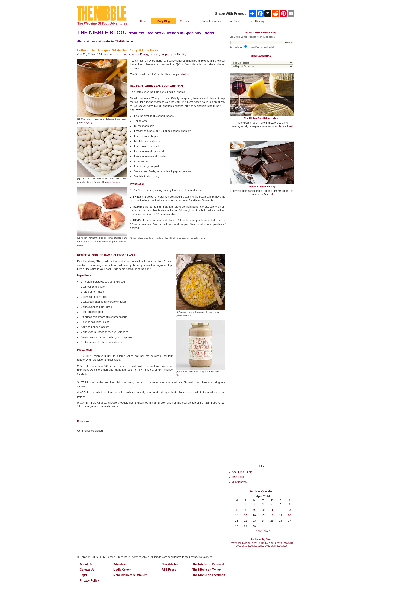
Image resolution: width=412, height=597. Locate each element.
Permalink (83, 421)
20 (289, 515)
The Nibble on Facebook (208, 575)
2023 (267, 545)
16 (254, 515)
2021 (256, 545)
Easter (126, 54)
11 (271, 509)
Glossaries (186, 21)
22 (245, 520)
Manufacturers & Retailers (130, 575)
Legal (83, 575)
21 (236, 520)
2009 (244, 543)
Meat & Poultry (139, 54)
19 (280, 515)
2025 (279, 545)
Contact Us (87, 569)
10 (263, 509)
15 (245, 515)
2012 (261, 543)
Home (143, 21)
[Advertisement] (262, 231)
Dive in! (268, 194)
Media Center (122, 569)
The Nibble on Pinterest (208, 564)
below (185, 74)
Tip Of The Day (178, 54)
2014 (273, 543)
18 (271, 515)
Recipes (154, 54)
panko (129, 337)
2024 (273, 545)
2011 (256, 543)
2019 (244, 545)
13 (289, 509)
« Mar (259, 530)
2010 (250, 543)
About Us (86, 564)
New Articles (170, 564)
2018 (238, 545)
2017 (290, 543)
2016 (285, 543)
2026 (285, 545)
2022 (261, 545)
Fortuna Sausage (112, 182)
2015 (279, 543)
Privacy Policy (89, 580)
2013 (267, 543)
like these (88, 241)
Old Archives (239, 482)
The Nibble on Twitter (206, 569)
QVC (88, 122)
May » (267, 530)
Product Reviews (211, 21)
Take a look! (286, 126)
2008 (238, 543)
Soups (164, 54)
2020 (250, 545)
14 (236, 515)
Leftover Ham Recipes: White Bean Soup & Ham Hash (117, 50)
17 (263, 515)
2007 (233, 543)
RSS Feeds (238, 476)
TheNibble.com (125, 41)
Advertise (119, 564)
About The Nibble (242, 471)
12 (280, 509)
